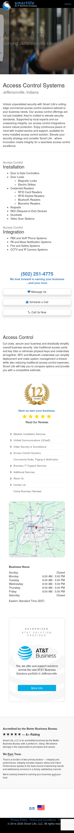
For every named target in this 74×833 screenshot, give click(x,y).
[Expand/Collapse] (10, 434)
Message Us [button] (38, 292)
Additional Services (24, 472)
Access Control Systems (27, 453)
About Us (18, 478)
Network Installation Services (29, 434)
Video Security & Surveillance (29, 446)
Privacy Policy (19, 820)
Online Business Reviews (27, 491)
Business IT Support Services (29, 465)
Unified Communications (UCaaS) (31, 440)
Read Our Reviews (37, 422)
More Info (37, 688)
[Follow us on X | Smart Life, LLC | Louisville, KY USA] (30, 808)
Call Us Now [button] (38, 312)
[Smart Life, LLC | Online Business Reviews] (37, 416)
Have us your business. (36, 410)
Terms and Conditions (42, 820)
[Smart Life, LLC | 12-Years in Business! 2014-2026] (37, 392)
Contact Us (19, 485)
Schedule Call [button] (38, 302)
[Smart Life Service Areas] (37, 529)
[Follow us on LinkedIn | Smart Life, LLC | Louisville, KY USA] (33, 808)
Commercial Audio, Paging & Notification (35, 459)
